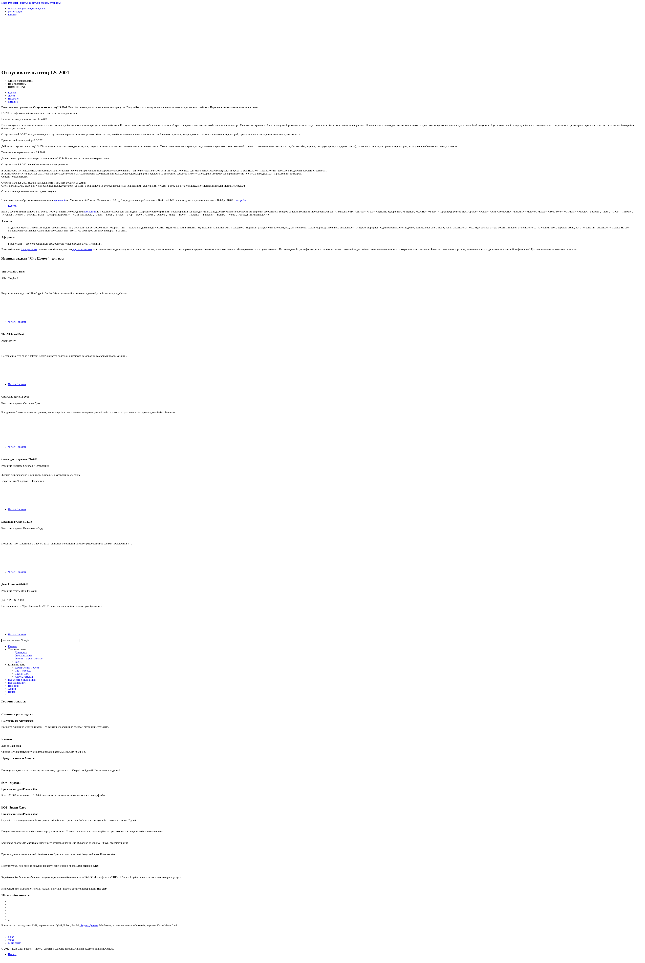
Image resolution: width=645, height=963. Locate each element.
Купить (12, 92)
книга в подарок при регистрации (27, 8)
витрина (13, 101)
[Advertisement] (102, 42)
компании (90, 211)
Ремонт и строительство (28, 658)
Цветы (18, 661)
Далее (11, 95)
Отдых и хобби (23, 655)
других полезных (82, 249)
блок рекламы (29, 249)
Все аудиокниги (17, 682)
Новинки (13, 685)
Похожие (13, 98)
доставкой (60, 200)
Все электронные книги (22, 679)
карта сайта (14, 942)
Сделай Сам (22, 673)
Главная (12, 646)
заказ (11, 939)
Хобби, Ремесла (24, 676)
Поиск (11, 691)
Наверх (12, 954)
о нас (11, 936)
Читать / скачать (17, 321)
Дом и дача (21, 652)
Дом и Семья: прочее (27, 667)
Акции (12, 688)
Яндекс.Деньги (89, 925)
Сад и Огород (23, 670)
